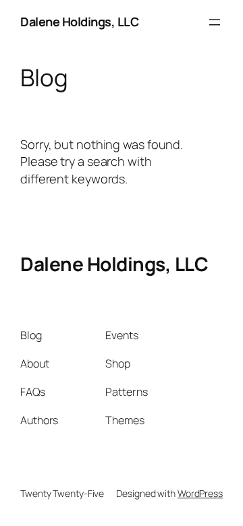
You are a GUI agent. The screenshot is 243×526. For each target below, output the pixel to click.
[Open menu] (215, 22)
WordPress (200, 493)
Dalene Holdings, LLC (79, 21)
